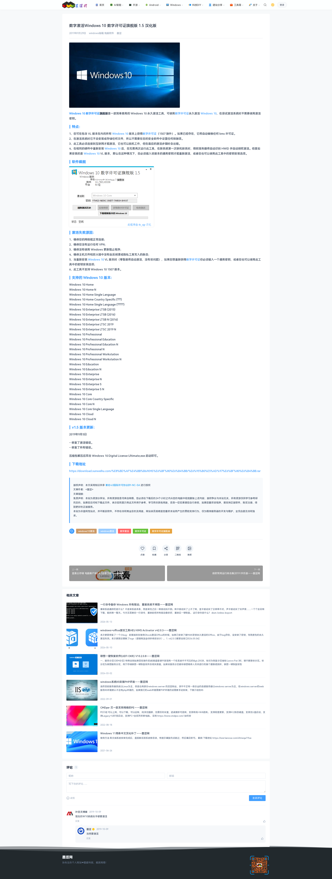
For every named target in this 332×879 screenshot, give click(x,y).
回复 (77, 821)
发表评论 (257, 798)
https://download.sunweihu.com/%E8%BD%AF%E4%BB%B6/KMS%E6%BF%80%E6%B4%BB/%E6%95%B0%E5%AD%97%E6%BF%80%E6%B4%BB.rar (165, 471)
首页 (101, 5)
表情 (72, 798)
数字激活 (124, 531)
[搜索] (265, 5)
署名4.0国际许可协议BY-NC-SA (122, 485)
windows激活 (107, 531)
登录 (282, 5)
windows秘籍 (96, 33)
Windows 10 (77, 113)
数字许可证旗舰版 (161, 531)
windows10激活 (86, 531)
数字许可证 (93, 113)
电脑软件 (109, 33)
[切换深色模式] (273, 5)
